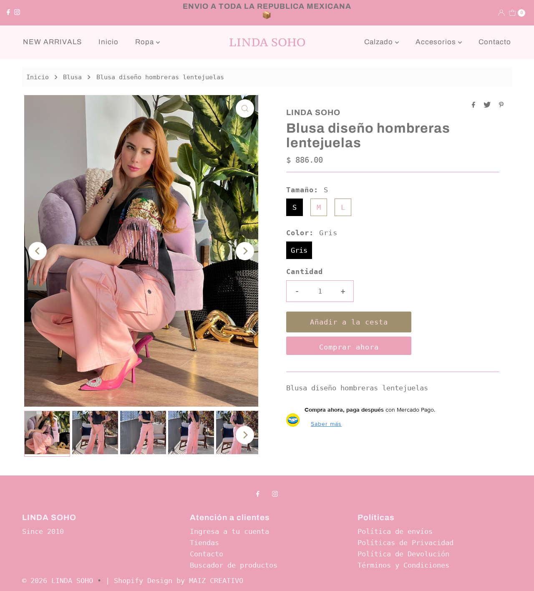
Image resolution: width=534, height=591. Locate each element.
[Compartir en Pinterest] (501, 105)
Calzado (379, 42)
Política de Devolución (403, 554)
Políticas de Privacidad (405, 542)
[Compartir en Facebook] (475, 105)
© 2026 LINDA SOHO (57, 580)
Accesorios (437, 42)
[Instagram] (17, 12)
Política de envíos (395, 531)
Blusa (72, 77)
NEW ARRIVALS (52, 42)
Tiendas (204, 542)
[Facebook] (8, 12)
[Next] (245, 251)
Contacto (495, 42)
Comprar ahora (349, 347)
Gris (299, 250)
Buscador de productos (233, 565)
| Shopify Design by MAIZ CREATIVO (174, 580)
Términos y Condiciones (403, 565)
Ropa (145, 42)
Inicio (108, 42)
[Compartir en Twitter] (489, 105)
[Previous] (37, 251)
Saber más (326, 424)
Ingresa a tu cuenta (229, 531)
